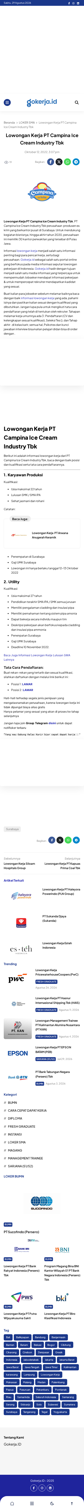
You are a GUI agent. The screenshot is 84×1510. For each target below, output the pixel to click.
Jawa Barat (12, 1367)
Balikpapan (22, 1337)
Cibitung (66, 1344)
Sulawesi (53, 1404)
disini (52, 723)
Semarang (68, 1396)
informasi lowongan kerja (37, 298)
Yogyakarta (60, 1411)
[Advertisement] (42, 50)
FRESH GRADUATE (46, 981)
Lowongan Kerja (50, 1374)
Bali (8, 1337)
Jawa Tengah (32, 1367)
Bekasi (37, 1344)
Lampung (29, 1374)
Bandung (40, 1337)
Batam (24, 1344)
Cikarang (11, 1352)
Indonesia (11, 1359)
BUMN (39, 1083)
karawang (12, 1374)
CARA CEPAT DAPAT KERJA (27, 1110)
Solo (39, 1404)
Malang (27, 1382)
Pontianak (61, 1389)
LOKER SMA (17, 1142)
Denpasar (43, 1352)
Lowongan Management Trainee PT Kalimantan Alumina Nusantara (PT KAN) (57, 1025)
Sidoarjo (25, 1404)
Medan (42, 1382)
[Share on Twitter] (59, 161)
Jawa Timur (51, 1367)
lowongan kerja (27, 251)
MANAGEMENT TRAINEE (25, 1158)
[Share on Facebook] (50, 161)
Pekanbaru (42, 1389)
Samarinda (23, 1396)
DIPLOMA (15, 1118)
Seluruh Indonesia (46, 1396)
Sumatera (69, 1404)
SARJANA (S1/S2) (45, 1059)
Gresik (59, 1352)
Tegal (44, 1411)
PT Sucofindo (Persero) (21, 1232)
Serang (10, 1404)
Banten (10, 1344)
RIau (8, 1396)
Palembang (58, 1382)
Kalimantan (70, 1367)
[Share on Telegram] (76, 161)
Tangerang (29, 1411)
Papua (10, 1389)
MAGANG (15, 1150)
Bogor (51, 1344)
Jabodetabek (31, 1359)
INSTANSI (15, 1134)
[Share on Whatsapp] (67, 161)
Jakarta (49, 1359)
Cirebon (27, 1352)
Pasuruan (25, 1389)
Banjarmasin (58, 1337)
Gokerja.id (28, 259)
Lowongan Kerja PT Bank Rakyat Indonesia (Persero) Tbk (21, 1270)
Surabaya (12, 829)
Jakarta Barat (66, 1359)
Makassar (11, 1382)
